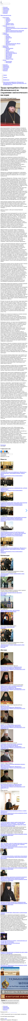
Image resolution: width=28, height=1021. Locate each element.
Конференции (6, 79)
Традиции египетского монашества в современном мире (13, 902)
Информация (6, 8)
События (8, 18)
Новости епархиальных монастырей (14, 31)
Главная (5, 75)
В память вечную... (10, 51)
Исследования (9, 54)
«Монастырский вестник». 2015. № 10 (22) (10, 610)
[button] (26, 510)
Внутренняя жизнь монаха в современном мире (11, 667)
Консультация (9, 55)
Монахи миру (9, 56)
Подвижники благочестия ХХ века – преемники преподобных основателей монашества (11, 744)
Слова (7, 22)
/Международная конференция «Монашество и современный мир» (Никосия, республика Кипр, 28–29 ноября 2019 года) (13, 669)
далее (5, 1018)
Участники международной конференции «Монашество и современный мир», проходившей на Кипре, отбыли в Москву (13, 473)
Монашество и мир (5, 706)
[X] (7, 451)
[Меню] (1, 2)
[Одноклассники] (3, 451)
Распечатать (3, 445)
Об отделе (5, 7)
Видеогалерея (9, 61)
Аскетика (8, 49)
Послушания (8, 57)
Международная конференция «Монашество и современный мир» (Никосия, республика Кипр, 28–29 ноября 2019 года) (15, 83)
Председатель (6, 9)
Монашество (6, 47)
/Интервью (3, 576)
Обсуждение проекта (10, 44)
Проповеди (8, 19)
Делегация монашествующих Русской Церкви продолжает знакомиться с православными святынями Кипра (14, 518)
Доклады (8, 21)
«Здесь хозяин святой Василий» (8, 627)
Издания (8, 42)
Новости (5, 25)
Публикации (6, 34)
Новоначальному (9, 48)
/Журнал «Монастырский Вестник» (8, 611)
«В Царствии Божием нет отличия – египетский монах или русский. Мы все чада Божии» (14, 941)
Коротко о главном (10, 24)
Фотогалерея (8, 62)
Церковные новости (10, 27)
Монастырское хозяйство (11, 53)
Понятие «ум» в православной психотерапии (11, 725)
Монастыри (5, 45)
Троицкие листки (9, 23)
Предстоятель (6, 17)
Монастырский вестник (6, 15)
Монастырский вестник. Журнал (13, 43)
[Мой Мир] (5, 451)
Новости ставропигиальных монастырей (15, 30)
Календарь (5, 11)
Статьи (7, 35)
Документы (5, 10)
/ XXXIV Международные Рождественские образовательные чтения (10, 943)
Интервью (8, 36)
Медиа (4, 60)
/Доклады (3, 932)
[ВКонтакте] (1, 451)
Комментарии (9, 37)
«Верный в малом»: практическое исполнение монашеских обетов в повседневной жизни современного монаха (14, 877)
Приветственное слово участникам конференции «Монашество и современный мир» (11, 686)
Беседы (7, 38)
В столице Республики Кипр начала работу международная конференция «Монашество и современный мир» (14, 503)
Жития (7, 50)
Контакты (5, 13)
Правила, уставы (9, 58)
